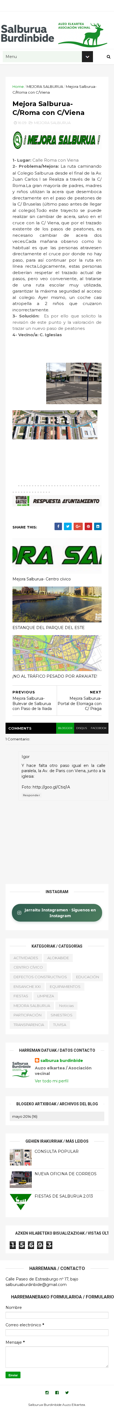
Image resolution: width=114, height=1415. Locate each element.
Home (18, 86)
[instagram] (47, 1392)
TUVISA (59, 1024)
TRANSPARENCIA (29, 1024)
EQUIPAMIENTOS (65, 986)
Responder (31, 795)
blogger (65, 728)
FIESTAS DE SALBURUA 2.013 (64, 1196)
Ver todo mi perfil (51, 1081)
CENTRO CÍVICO (28, 967)
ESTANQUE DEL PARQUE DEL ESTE (48, 627)
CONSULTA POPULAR (57, 1151)
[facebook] (57, 1392)
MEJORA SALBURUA (45, 86)
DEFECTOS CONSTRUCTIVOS (40, 977)
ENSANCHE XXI (27, 986)
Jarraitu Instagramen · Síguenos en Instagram (60, 912)
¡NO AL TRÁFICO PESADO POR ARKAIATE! (54, 676)
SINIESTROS (61, 1015)
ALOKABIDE (58, 958)
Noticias (66, 1005)
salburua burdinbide (61, 1060)
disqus (81, 728)
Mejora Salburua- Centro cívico (41, 579)
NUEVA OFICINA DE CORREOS (66, 1173)
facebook (99, 728)
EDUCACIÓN (87, 977)
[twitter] (67, 1392)
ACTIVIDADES (26, 958)
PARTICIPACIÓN (28, 1015)
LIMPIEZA (45, 996)
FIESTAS (21, 996)
